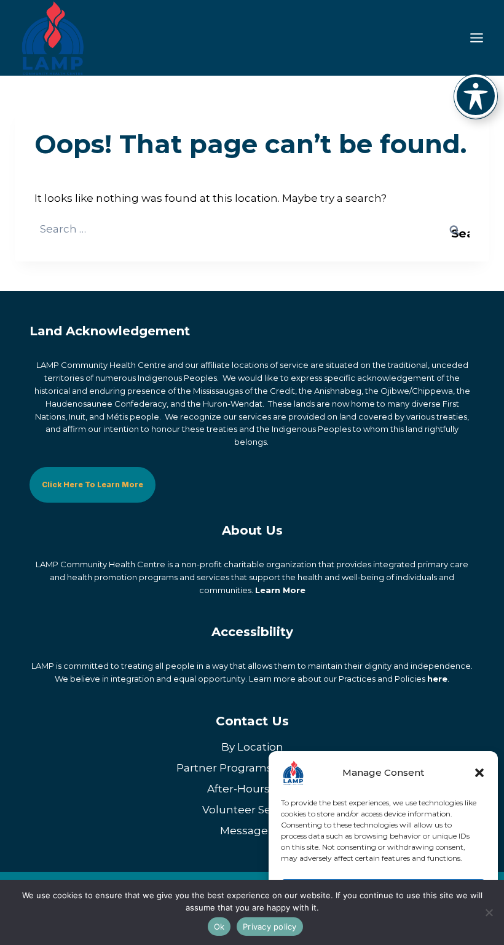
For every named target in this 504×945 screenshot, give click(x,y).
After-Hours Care (252, 789)
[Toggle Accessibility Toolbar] (475, 96)
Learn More (280, 590)
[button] (479, 773)
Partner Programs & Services (252, 768)
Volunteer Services (252, 809)
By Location (252, 747)
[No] (488, 912)
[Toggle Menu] (476, 37)
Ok (219, 926)
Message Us (252, 830)
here (437, 679)
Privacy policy (270, 926)
